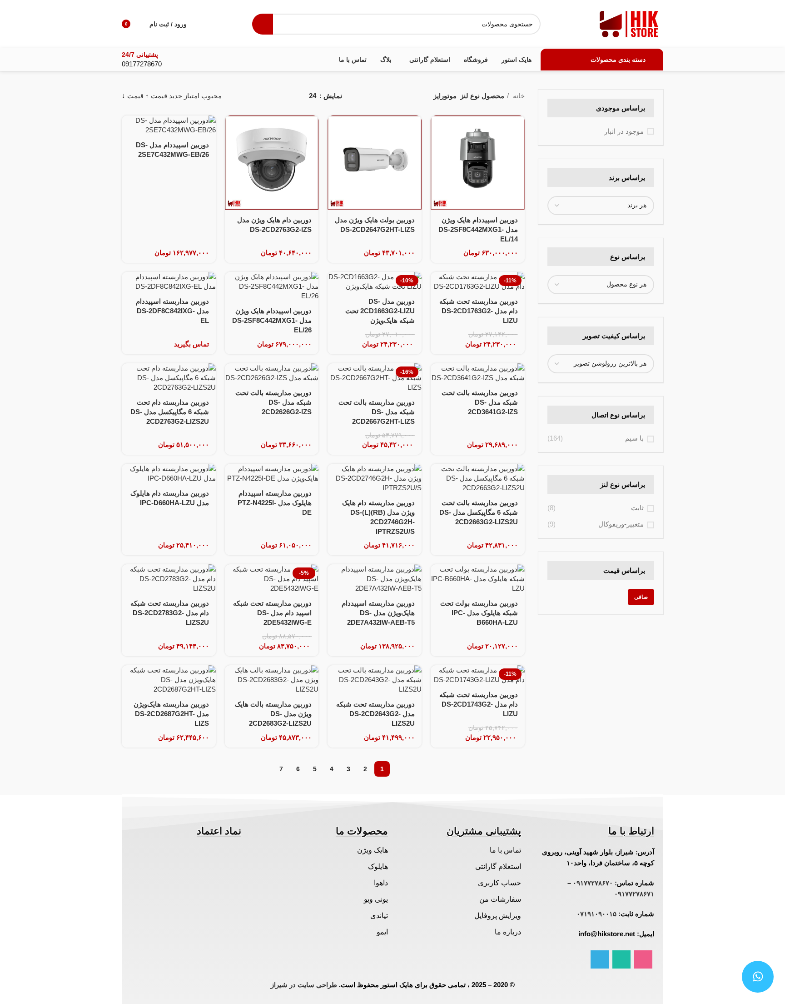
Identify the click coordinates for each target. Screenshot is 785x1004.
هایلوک (378, 866)
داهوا (381, 883)
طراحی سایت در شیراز (304, 985)
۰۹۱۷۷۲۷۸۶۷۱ (634, 894)
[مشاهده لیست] (287, 96)
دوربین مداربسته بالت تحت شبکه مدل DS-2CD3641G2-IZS (480, 402)
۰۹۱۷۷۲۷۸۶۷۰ (593, 883)
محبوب (211, 96)
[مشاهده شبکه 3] (271, 96)
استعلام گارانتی (498, 866)
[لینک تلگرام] (600, 959)
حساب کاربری (499, 883)
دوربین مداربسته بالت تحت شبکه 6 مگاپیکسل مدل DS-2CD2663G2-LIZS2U (478, 512)
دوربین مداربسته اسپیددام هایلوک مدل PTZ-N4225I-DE (275, 502)
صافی (641, 597)
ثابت (637, 508)
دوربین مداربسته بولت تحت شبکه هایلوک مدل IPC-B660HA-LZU (479, 612)
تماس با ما (505, 850)
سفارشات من (500, 899)
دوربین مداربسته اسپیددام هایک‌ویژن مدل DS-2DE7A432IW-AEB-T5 (378, 612)
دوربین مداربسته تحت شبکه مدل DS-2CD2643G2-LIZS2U (375, 713)
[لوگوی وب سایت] (629, 23)
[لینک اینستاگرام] (643, 959)
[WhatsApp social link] (621, 959)
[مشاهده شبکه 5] (240, 96)
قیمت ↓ (133, 96)
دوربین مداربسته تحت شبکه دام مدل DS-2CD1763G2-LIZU (478, 310)
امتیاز (191, 96)
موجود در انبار (624, 131)
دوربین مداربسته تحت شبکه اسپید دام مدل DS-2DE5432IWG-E (272, 612)
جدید (175, 96)
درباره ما (508, 932)
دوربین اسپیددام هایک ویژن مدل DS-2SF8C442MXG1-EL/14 (478, 229)
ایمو (382, 932)
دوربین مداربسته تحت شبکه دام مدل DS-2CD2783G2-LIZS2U (169, 612)
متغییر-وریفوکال (621, 524)
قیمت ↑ (156, 96)
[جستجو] (262, 24)
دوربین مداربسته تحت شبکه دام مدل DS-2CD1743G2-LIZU (478, 704)
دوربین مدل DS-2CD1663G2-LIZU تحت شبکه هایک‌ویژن (380, 310)
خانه (518, 96)
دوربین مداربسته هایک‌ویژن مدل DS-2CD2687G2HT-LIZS (171, 713)
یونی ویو (376, 899)
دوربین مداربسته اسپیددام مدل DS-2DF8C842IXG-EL (172, 310)
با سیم (634, 438)
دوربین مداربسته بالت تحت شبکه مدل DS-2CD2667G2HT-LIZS (376, 411)
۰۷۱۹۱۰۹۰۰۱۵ (596, 914)
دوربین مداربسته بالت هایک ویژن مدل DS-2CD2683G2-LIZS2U (273, 713)
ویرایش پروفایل (497, 915)
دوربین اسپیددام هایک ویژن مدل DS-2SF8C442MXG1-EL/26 (272, 320)
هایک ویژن (372, 850)
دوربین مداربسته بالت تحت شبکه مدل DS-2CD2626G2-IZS (273, 402)
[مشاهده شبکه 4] (256, 96)
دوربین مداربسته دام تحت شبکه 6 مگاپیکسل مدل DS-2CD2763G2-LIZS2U (169, 411)
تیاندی (379, 915)
